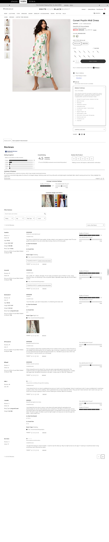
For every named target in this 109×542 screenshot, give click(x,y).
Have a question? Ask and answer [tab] (20, 140)
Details (94, 30)
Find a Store (79, 77)
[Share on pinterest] (84, 134)
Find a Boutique (99, 9)
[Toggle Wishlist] (69, 21)
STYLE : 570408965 (79, 90)
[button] (104, 13)
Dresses (11, 17)
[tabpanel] (54, 301)
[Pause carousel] (107, 5)
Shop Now (89, 5)
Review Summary (87, 23)
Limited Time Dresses (22, 17)
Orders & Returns (91, 9)
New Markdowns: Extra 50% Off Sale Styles (73, 5)
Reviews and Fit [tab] (7, 140)
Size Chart (96, 48)
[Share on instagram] (81, 134)
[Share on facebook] (79, 134)
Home (6, 17)
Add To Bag (93, 61)
